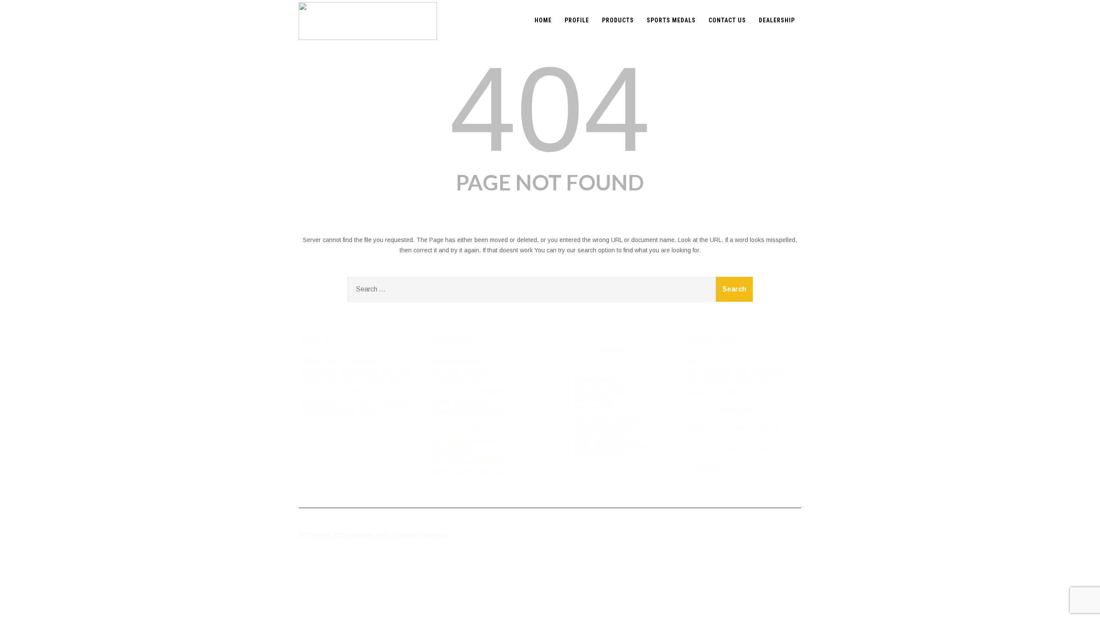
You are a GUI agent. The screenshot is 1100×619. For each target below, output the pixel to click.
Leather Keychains (599, 433)
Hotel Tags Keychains (603, 426)
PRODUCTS (618, 20)
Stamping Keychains (601, 386)
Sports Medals (593, 406)
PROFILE (577, 20)
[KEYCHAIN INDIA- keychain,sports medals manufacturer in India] (368, 3)
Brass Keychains (597, 379)
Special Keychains (598, 453)
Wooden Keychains (600, 392)
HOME (543, 20)
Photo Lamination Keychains (612, 447)
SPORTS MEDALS (671, 20)
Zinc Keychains (595, 399)
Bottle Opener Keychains (608, 419)
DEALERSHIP (777, 20)
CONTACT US (727, 20)
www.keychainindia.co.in (744, 447)
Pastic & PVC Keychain (605, 440)
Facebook (704, 466)
